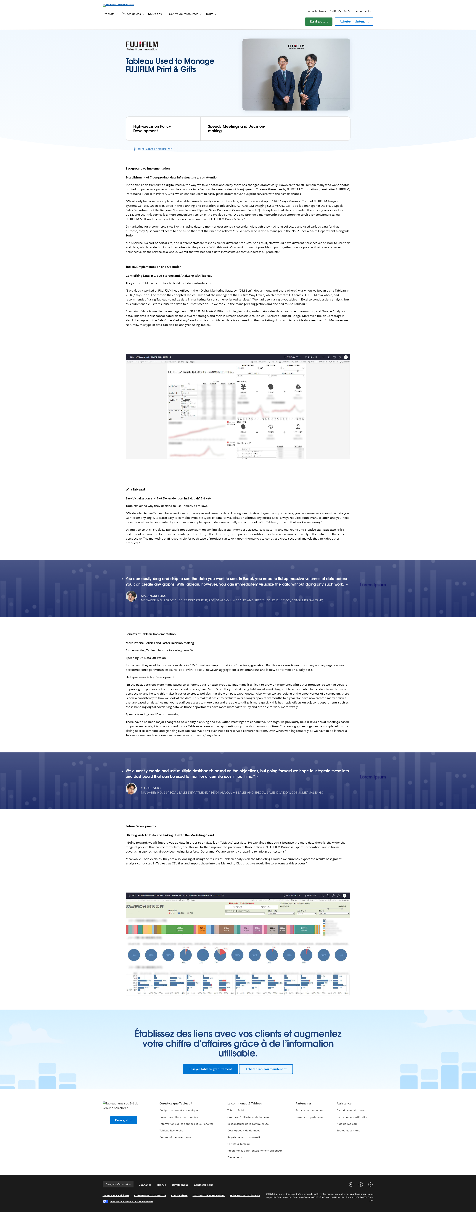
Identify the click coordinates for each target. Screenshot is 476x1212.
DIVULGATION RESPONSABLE (208, 1195)
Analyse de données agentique (179, 1110)
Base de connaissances (351, 1110)
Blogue (161, 1185)
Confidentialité (179, 1195)
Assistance (344, 1103)
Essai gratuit (319, 21)
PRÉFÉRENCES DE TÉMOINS (245, 1195)
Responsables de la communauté (248, 1123)
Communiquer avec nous (175, 1137)
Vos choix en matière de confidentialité (131, 1201)
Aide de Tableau (347, 1123)
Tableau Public (236, 1110)
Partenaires (303, 1103)
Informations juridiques (116, 1195)
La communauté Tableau (244, 1103)
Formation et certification (353, 1117)
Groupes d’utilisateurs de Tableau (248, 1117)
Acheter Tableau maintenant (266, 1069)
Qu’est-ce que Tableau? (176, 1103)
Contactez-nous (316, 11)
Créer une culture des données (179, 1117)
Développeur (180, 1185)
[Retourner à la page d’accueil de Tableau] (118, 4)
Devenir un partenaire (309, 1117)
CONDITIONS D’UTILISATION (150, 1195)
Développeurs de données (243, 1130)
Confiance (145, 1185)
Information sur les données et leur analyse (187, 1123)
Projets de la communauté (243, 1137)
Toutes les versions (348, 1130)
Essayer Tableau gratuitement (210, 1069)
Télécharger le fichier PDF (155, 149)
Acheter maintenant (354, 21)
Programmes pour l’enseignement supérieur (254, 1150)
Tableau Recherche (171, 1130)
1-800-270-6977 (340, 11)
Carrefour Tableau (238, 1144)
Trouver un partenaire (309, 1110)
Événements (234, 1157)
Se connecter (363, 11)
